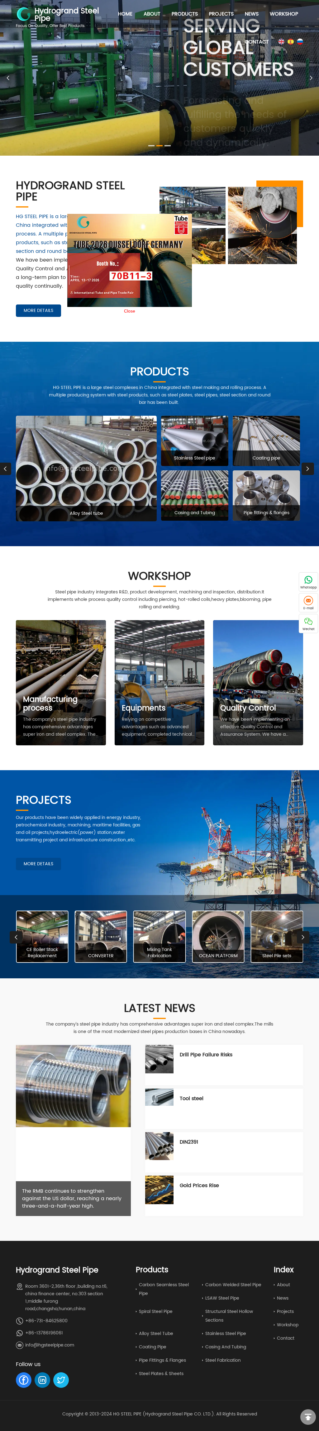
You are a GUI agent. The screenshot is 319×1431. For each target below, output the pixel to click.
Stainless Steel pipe (225, 1333)
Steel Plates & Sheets (161, 1373)
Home (125, 14)
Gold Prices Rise (199, 1186)
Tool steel (191, 1099)
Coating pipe (152, 1347)
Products (185, 14)
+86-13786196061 (44, 1333)
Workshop (284, 14)
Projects (221, 14)
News (252, 14)
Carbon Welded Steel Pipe (233, 1284)
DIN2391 (189, 1142)
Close (168, 350)
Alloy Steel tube (156, 1333)
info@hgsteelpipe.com (49, 1345)
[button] (311, 78)
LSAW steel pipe (222, 1298)
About (152, 14)
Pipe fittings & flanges (162, 1360)
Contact (257, 42)
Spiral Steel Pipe (156, 1311)
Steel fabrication (223, 1360)
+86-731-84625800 (46, 1320)
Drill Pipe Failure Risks (206, 1055)
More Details (38, 310)
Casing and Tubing (225, 1347)
